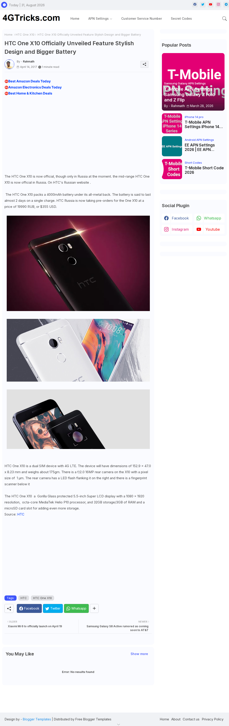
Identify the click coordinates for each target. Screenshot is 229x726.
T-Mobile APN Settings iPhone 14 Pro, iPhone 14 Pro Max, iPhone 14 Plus (203, 124)
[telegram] (226, 4)
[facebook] (195, 4)
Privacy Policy (212, 719)
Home (74, 18)
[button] (224, 18)
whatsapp (212, 218)
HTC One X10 (25, 34)
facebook (180, 218)
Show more (139, 654)
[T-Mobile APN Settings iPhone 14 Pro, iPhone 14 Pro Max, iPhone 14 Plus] (172, 123)
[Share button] (94, 608)
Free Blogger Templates (93, 719)
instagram (180, 229)
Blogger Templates (37, 719)
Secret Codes (181, 18)
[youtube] (210, 4)
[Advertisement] (78, 133)
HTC (20, 514)
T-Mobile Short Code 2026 (204, 170)
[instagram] (218, 4)
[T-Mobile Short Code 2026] (172, 169)
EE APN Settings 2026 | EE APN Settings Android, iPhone (201, 147)
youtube (213, 229)
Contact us (191, 719)
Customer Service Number (141, 18)
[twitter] (203, 4)
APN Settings (98, 18)
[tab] (75, 18)
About (175, 719)
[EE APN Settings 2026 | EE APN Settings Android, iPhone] (172, 146)
